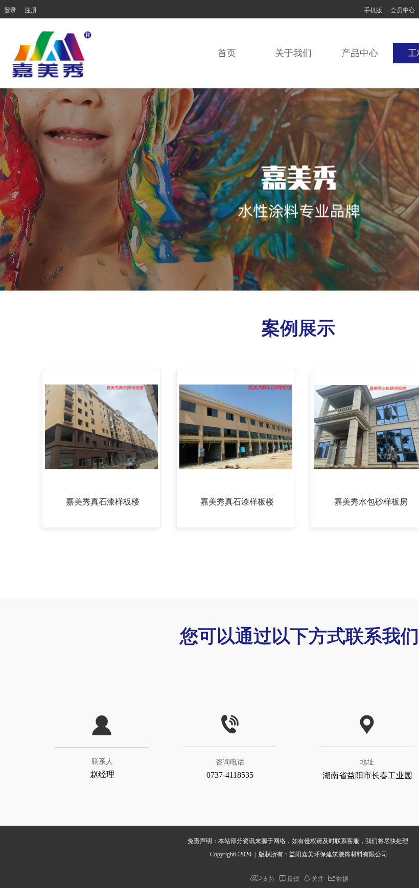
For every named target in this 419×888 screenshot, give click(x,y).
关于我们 (293, 53)
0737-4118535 (229, 775)
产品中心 (359, 53)
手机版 (373, 9)
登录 (10, 9)
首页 (227, 53)
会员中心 (402, 9)
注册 (31, 9)
